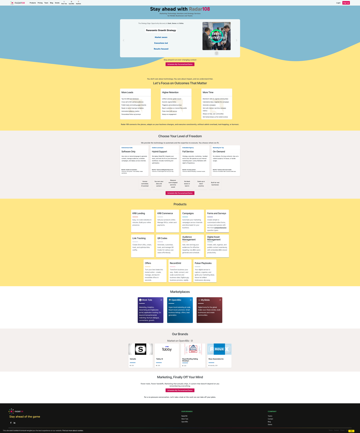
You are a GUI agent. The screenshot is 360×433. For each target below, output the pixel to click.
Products (33, 3)
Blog (51, 3)
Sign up (346, 3)
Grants (57, 3)
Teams (270, 416)
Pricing (40, 3)
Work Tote (184, 419)
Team (46, 3)
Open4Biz (184, 422)
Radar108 (184, 416)
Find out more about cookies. (72, 431)
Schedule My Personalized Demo (180, 64)
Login (338, 3)
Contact (270, 419)
